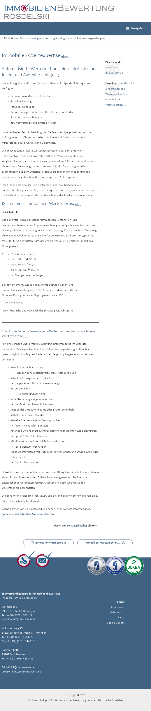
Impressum (117, 607)
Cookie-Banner (115, 622)
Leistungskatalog (77, 525)
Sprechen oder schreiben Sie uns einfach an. (28, 514)
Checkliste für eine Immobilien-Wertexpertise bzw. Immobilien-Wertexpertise (119, 94)
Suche (120, 617)
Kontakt (119, 601)
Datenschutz (117, 612)
